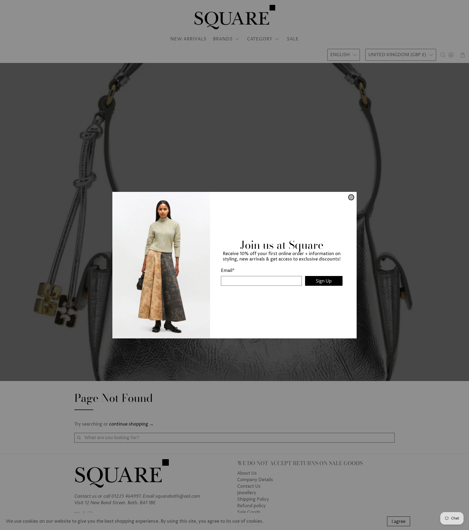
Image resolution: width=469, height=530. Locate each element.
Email (227, 271)
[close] (351, 197)
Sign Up (324, 281)
